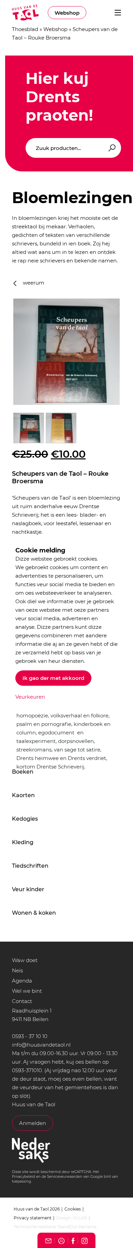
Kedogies (25, 819)
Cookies (72, 1209)
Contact (22, 1001)
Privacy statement (32, 1217)
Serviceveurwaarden (64, 1176)
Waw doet (25, 960)
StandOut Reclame (77, 1226)
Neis (17, 970)
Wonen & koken (34, 913)
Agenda (22, 980)
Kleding (22, 842)
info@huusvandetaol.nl (41, 1044)
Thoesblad (25, 29)
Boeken (22, 771)
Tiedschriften (30, 866)
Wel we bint (27, 991)
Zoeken (111, 148)
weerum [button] (32, 282)
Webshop (67, 13)
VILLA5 (80, 1217)
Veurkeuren (30, 697)
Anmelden (32, 1123)
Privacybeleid (23, 1176)
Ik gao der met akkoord (53, 678)
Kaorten (23, 795)
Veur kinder (28, 889)
